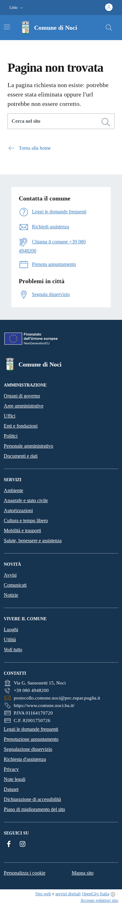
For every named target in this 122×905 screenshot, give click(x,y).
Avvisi (10, 575)
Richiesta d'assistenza (25, 759)
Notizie (11, 595)
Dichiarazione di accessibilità (32, 799)
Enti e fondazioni (21, 426)
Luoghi (11, 629)
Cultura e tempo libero (26, 520)
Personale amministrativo (28, 446)
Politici (11, 436)
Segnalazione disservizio (28, 749)
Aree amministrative (23, 405)
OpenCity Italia (95, 894)
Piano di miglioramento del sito (34, 809)
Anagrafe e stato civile (26, 500)
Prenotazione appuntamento (31, 739)
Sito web (43, 894)
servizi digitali (68, 894)
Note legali (14, 779)
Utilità (10, 639)
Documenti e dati (21, 456)
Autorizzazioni (18, 510)
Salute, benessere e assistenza (33, 540)
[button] (16, 7)
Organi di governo (22, 395)
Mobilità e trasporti (22, 530)
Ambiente (13, 490)
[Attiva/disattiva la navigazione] (7, 27)
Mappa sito (83, 873)
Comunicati (15, 585)
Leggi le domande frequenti (31, 729)
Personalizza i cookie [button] (24, 873)
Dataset (11, 789)
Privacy (11, 769)
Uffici (9, 416)
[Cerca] (105, 122)
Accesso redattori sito (99, 900)
